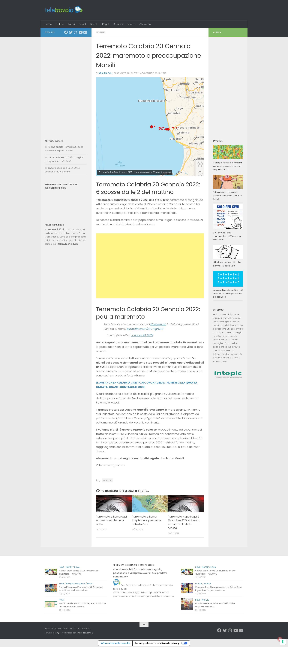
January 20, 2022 (142, 335)
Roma (71, 24)
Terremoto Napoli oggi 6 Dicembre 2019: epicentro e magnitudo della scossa (184, 522)
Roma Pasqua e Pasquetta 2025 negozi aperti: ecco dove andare (81, 588)
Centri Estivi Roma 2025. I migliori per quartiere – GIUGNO (79, 572)
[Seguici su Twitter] (71, 32)
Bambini (118, 24)
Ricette (131, 24)
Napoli (82, 24)
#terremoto (158, 324)
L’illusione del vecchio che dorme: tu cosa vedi (227, 264)
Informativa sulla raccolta (115, 643)
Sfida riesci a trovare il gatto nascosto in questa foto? (227, 196)
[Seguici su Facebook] (66, 32)
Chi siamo (145, 24)
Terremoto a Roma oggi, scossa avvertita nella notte (111, 520)
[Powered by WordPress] (58, 633)
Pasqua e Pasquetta (75, 583)
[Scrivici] (85, 32)
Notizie (60, 24)
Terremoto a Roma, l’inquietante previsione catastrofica (146, 520)
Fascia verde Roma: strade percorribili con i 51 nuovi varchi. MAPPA (82, 605)
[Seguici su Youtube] (80, 32)
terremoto (107, 480)
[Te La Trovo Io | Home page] (63, 10)
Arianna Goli (105, 73)
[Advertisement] (150, 265)
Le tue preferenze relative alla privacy (157, 643)
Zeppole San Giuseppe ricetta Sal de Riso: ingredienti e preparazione (218, 588)
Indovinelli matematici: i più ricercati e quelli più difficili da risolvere (228, 293)
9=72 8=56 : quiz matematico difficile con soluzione (227, 236)
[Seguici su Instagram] (75, 32)
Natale (94, 24)
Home (48, 24)
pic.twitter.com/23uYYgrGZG (145, 329)
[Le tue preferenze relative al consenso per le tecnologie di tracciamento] (283, 642)
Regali (105, 24)
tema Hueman (85, 632)
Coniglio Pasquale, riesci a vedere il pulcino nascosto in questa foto (227, 166)
